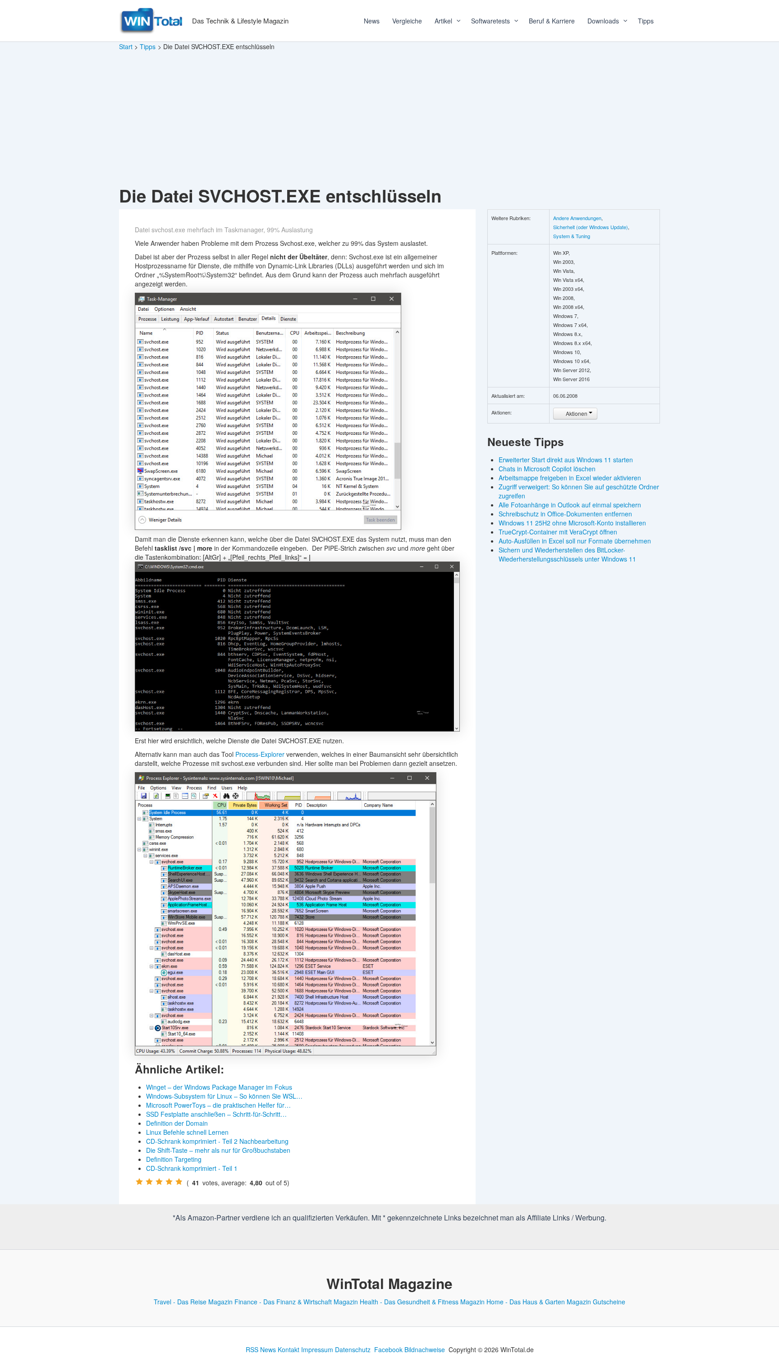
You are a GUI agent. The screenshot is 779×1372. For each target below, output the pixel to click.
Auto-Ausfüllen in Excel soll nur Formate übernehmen (575, 540)
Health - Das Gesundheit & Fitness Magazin (422, 1301)
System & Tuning (571, 235)
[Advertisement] (389, 119)
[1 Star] (139, 1181)
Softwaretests (490, 20)
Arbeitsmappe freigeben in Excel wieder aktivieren (570, 477)
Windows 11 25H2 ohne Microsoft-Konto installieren (572, 522)
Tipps (646, 20)
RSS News (261, 1349)
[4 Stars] (169, 1181)
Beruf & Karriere (552, 20)
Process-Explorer (259, 754)
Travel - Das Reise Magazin (193, 1301)
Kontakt (288, 1349)
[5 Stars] (178, 1181)
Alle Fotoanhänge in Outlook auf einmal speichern (570, 504)
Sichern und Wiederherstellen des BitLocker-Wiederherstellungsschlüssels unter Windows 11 (567, 554)
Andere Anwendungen (577, 217)
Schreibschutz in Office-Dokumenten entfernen (565, 513)
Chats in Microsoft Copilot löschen (547, 468)
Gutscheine (609, 1301)
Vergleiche (407, 20)
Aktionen (576, 413)
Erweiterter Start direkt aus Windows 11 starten (566, 459)
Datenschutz (353, 1349)
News (372, 20)
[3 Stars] (159, 1181)
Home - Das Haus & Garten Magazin (538, 1301)
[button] (455, 21)
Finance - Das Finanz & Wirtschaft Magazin (296, 1301)
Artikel (443, 20)
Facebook (388, 1349)
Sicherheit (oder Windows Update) (590, 226)
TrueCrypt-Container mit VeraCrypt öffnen (558, 531)
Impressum (317, 1349)
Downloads (603, 20)
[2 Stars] (149, 1181)
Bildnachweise (424, 1349)
